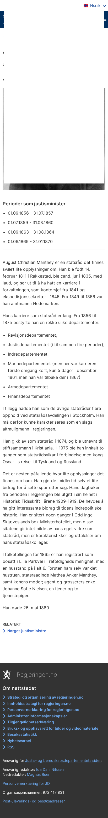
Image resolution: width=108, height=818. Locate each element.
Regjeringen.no (37, 674)
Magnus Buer (38, 774)
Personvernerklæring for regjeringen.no (43, 709)
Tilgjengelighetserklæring (30, 722)
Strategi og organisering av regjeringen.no (45, 697)
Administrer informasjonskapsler (37, 716)
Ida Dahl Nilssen (50, 769)
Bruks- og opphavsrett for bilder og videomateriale (52, 728)
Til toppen (54, 654)
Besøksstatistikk (22, 734)
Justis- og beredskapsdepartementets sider (63, 760)
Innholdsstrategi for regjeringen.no (39, 703)
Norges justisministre (26, 630)
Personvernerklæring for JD (26, 783)
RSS (10, 747)
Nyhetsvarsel (19, 740)
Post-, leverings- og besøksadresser (34, 801)
